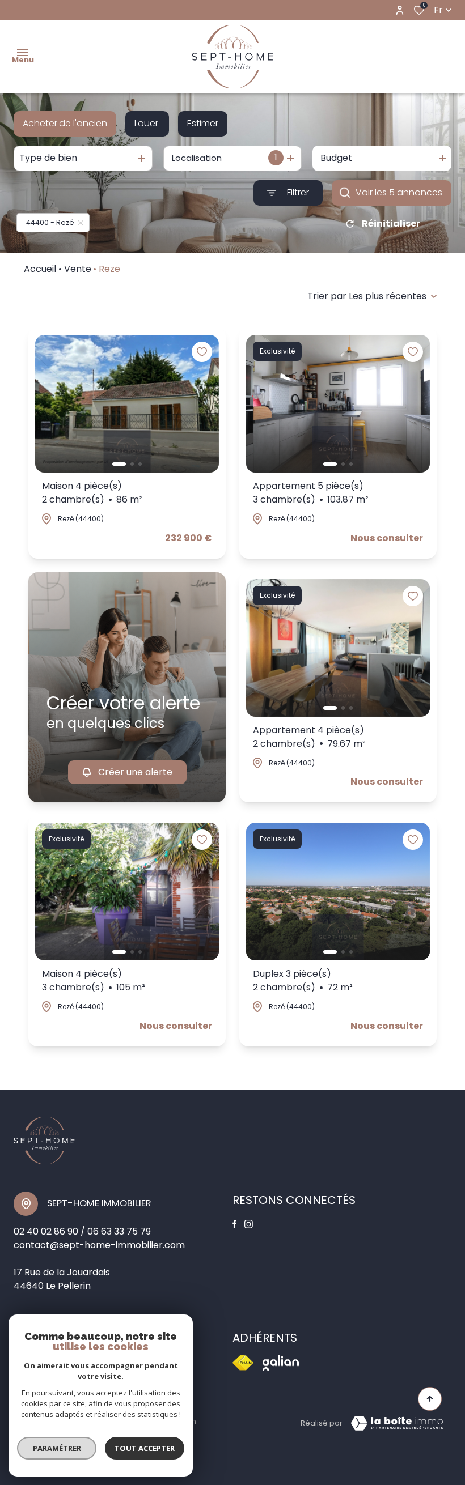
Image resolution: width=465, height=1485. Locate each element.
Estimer (202, 123)
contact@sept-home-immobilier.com (99, 1245)
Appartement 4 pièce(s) (309, 737)
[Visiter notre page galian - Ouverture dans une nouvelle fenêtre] (281, 1363)
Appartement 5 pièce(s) (311, 492)
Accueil (40, 268)
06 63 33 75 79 (119, 1231)
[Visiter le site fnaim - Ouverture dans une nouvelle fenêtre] (242, 1363)
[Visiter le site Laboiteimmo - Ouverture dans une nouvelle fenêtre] (397, 1423)
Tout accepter (145, 1448)
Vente (77, 268)
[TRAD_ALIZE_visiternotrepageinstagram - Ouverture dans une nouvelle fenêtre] (248, 1224)
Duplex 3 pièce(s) (303, 980)
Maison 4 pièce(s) (92, 492)
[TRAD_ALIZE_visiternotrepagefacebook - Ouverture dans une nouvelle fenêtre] (234, 1224)
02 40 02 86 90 (46, 1231)
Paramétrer (57, 1448)
